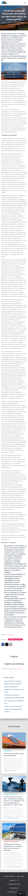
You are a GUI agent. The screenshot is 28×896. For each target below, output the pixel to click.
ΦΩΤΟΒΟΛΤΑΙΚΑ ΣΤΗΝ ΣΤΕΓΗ (14, 892)
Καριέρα (13, 880)
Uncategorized (7, 751)
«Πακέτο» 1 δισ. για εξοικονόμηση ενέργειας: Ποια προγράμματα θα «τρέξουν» (13, 709)
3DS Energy (18, 880)
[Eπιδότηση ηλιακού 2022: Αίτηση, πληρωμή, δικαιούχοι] (14, 740)
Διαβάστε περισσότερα (10, 770)
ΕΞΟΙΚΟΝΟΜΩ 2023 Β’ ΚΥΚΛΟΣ (14, 884)
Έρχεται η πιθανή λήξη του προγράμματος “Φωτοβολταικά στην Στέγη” (14, 689)
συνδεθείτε (18, 668)
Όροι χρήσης (21, 876)
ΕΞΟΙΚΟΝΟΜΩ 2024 (14, 888)
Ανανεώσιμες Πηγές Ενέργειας (15, 639)
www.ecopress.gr (8, 634)
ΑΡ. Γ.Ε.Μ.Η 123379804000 (9, 876)
